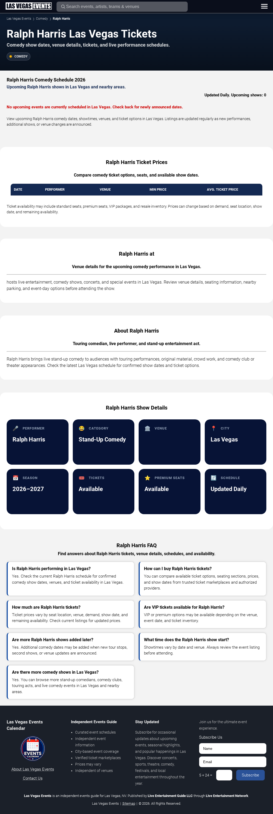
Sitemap (128, 803)
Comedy (42, 19)
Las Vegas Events (19, 19)
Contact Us (33, 778)
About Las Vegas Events (32, 769)
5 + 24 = (205, 775)
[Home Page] (28, 6)
